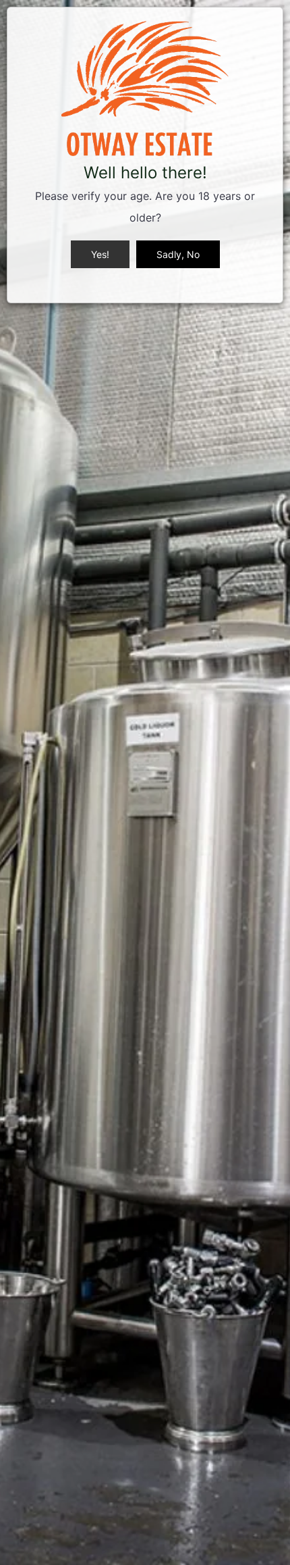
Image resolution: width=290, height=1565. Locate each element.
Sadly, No (178, 254)
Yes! (100, 254)
